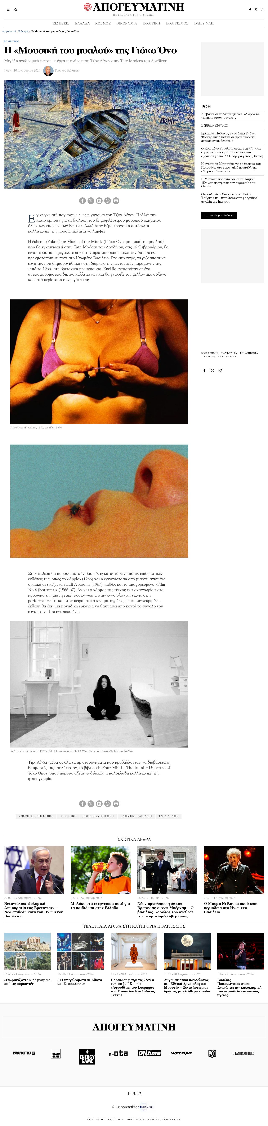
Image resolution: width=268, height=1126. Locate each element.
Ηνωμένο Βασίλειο (136, 816)
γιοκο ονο (68, 816)
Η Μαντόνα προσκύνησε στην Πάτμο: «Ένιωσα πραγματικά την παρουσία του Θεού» (228, 183)
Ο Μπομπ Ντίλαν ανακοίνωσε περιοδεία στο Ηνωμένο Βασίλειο (230, 908)
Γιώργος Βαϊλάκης (67, 70)
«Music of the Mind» (36, 816)
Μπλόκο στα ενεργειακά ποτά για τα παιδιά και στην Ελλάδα (100, 906)
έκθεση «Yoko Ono (98, 816)
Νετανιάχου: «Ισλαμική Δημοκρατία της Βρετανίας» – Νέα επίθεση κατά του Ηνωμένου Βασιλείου (33, 910)
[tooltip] (250, 9)
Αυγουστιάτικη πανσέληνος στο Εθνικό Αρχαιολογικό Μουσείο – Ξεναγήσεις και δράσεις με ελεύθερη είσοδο (187, 986)
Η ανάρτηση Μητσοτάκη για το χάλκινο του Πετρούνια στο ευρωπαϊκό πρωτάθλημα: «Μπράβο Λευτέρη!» (231, 167)
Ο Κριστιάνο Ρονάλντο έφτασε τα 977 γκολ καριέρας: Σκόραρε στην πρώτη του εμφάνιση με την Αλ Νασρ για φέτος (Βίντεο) (232, 152)
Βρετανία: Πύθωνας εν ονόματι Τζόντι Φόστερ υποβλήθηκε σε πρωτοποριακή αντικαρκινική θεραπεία (228, 137)
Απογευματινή (9, 31)
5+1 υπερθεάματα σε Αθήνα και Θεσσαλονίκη (79, 982)
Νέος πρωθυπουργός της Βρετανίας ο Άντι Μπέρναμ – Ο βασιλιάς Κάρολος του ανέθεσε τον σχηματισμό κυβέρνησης (165, 910)
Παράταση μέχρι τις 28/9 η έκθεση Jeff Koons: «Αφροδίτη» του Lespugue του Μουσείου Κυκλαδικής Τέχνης (133, 988)
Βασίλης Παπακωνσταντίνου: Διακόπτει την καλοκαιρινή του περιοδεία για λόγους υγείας (239, 988)
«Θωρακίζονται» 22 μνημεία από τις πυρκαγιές (27, 982)
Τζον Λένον (169, 816)
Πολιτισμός (23, 31)
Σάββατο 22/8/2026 (214, 125)
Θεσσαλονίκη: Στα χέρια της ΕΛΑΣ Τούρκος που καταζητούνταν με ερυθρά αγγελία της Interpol (229, 198)
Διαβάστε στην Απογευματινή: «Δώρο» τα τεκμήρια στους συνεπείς (230, 116)
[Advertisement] (232, 68)
